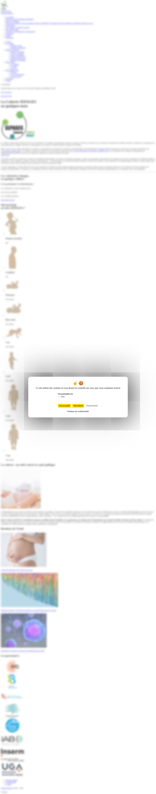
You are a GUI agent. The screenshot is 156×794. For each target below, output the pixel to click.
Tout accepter (64, 406)
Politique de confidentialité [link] (78, 411)
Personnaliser (92, 406)
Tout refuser (78, 406)
